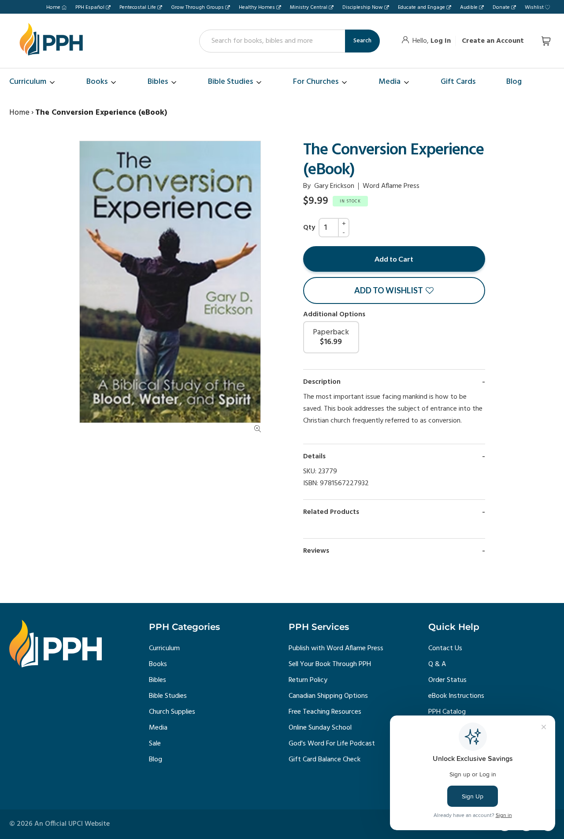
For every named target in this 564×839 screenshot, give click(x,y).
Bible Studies (168, 696)
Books (158, 664)
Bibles (157, 680)
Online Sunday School (320, 728)
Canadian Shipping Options (328, 696)
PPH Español (89, 7)
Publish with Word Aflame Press (336, 648)
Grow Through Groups (197, 7)
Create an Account (493, 41)
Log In (440, 41)
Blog (155, 759)
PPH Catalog (447, 712)
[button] (394, 290)
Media (158, 728)
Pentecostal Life (137, 7)
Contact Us (445, 648)
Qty (309, 227)
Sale (155, 743)
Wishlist (534, 7)
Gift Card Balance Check (324, 759)
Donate (501, 7)
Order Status (447, 680)
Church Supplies (172, 712)
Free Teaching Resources (325, 712)
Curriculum (164, 648)
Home (53, 7)
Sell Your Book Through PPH (330, 664)
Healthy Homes (257, 7)
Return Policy (308, 680)
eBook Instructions (456, 696)
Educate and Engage (421, 7)
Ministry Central (308, 7)
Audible (469, 7)
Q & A (437, 664)
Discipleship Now (362, 7)
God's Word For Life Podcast (332, 743)
